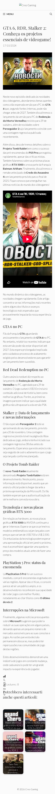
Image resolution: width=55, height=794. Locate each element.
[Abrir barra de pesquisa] (51, 14)
